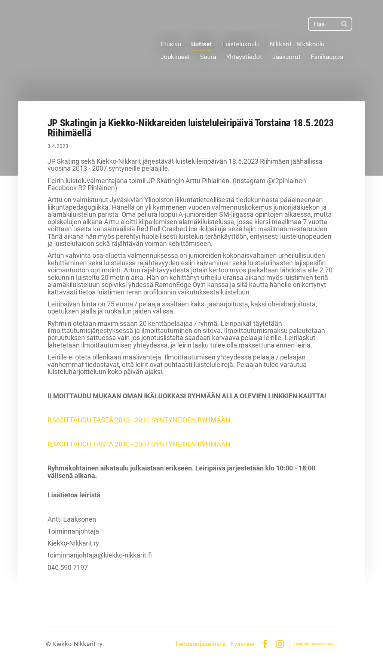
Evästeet (242, 644)
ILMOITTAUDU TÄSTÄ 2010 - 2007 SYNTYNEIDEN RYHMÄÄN (139, 444)
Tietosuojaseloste (200, 644)
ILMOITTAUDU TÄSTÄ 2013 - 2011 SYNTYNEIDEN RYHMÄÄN (139, 420)
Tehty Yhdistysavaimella (313, 644)
